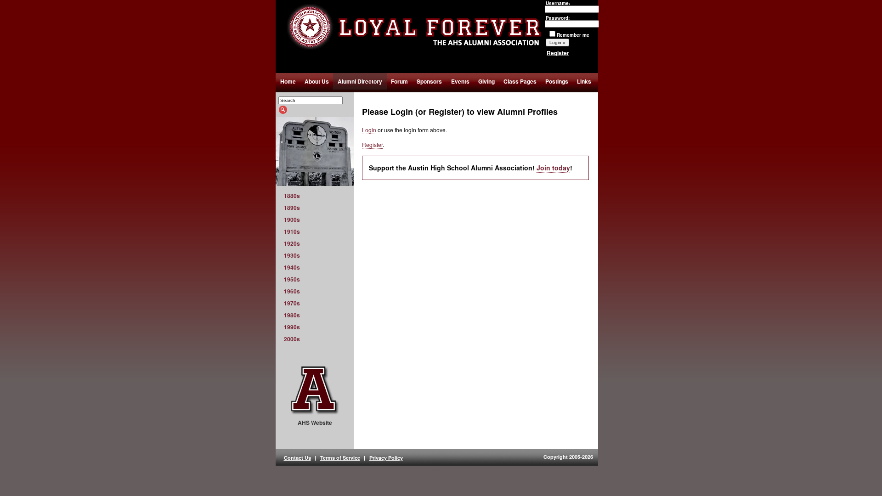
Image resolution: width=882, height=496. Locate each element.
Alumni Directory (360, 81)
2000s (292, 339)
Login (369, 130)
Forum (399, 81)
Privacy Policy (386, 457)
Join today (553, 167)
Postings (556, 81)
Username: (558, 3)
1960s (292, 291)
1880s (292, 196)
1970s (292, 303)
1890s (292, 207)
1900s (292, 219)
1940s (292, 267)
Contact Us (297, 457)
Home (288, 81)
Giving (486, 81)
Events (460, 81)
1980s (292, 315)
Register (558, 53)
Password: (558, 18)
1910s (292, 231)
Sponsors (429, 81)
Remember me (573, 35)
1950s (292, 279)
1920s (292, 243)
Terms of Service (340, 457)
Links (584, 81)
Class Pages (520, 81)
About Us (317, 81)
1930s (292, 255)
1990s (292, 327)
